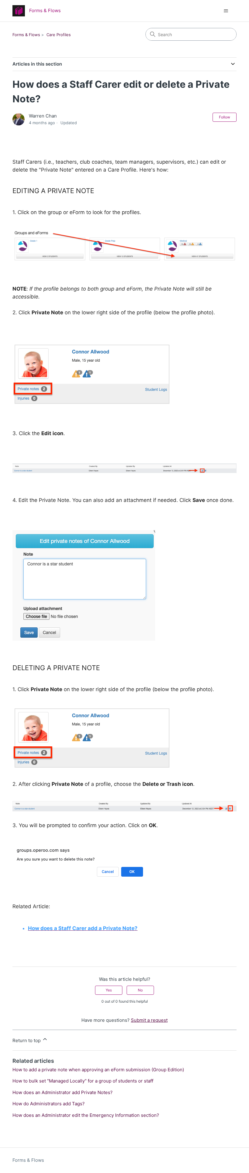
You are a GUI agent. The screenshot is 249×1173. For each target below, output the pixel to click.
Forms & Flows (26, 34)
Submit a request (149, 1020)
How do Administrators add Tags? (48, 1104)
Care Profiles (58, 34)
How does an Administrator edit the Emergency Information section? (85, 1115)
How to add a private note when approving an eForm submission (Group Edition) (98, 1069)
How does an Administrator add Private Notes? (62, 1092)
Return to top (27, 1040)
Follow (224, 117)
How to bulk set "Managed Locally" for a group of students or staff (82, 1081)
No (140, 990)
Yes (109, 990)
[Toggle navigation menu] (226, 11)
